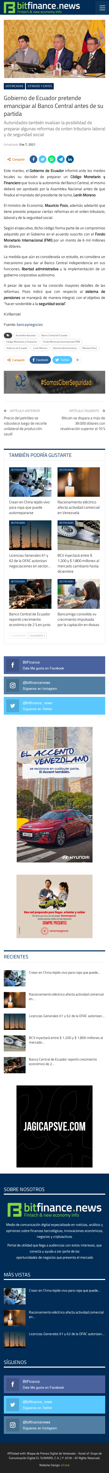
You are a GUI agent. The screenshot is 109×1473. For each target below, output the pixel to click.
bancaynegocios (30, 324)
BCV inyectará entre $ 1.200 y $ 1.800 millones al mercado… (66, 1040)
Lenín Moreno (40, 348)
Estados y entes (40, 86)
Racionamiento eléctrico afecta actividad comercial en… (66, 996)
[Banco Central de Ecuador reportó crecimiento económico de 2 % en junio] (30, 594)
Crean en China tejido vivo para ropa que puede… (64, 972)
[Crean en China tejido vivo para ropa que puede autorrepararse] (30, 482)
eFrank (65, 1465)
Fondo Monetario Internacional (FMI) (61, 342)
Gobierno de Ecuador (16, 348)
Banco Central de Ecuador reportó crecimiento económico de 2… (63, 1061)
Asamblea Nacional (25, 335)
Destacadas (14, 86)
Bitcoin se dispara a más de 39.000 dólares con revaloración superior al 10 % (82, 423)
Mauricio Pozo (89, 348)
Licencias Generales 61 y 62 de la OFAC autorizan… (66, 1015)
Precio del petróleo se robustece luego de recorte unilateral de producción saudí (25, 426)
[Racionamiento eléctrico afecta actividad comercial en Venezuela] (79, 482)
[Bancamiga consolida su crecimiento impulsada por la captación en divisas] (79, 594)
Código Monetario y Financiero (21, 342)
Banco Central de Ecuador (54, 335)
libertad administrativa (65, 348)
